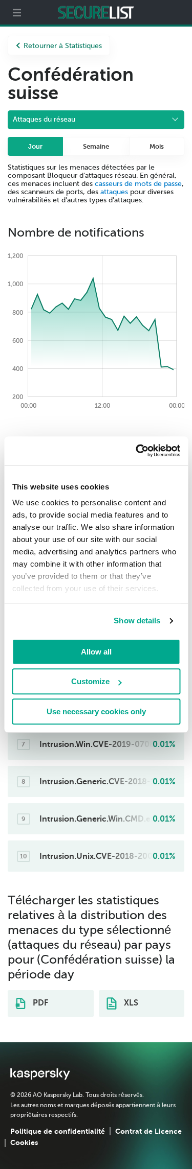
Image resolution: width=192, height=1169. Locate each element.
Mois (157, 146)
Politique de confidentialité (57, 1131)
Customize (90, 681)
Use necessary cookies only (96, 711)
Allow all (96, 651)
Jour (35, 146)
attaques (114, 192)
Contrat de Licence (148, 1131)
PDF (39, 1003)
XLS (130, 1003)
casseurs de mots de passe (138, 184)
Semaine (96, 146)
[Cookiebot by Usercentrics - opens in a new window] (136, 450)
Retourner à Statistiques (63, 46)
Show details (137, 620)
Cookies (24, 1142)
